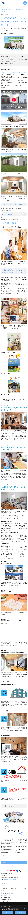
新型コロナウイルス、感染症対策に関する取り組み (14, 72)
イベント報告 (5, 862)
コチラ (11, 210)
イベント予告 (5, 859)
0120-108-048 (7, 879)
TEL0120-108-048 (8, 222)
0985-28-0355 (7, 895)
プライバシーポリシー (15, 908)
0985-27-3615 (13, 879)
